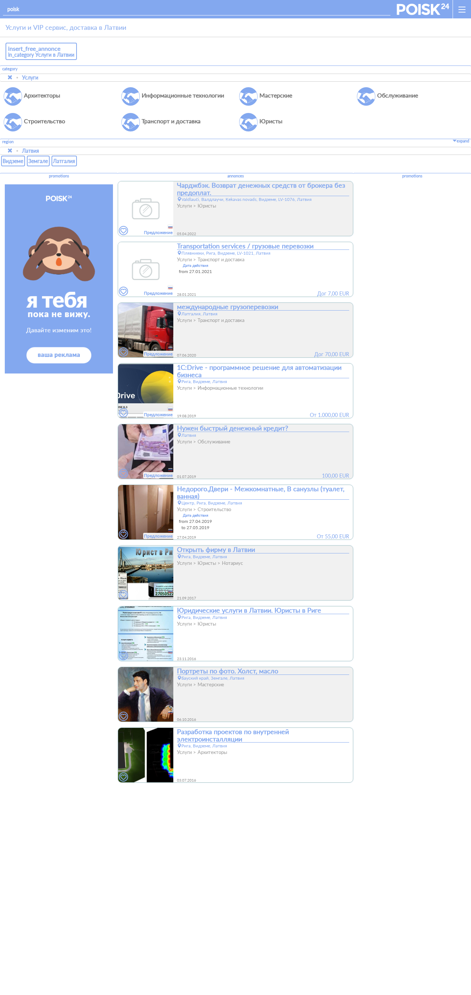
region (8, 142)
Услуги (30, 77)
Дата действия (195, 265)
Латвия (30, 151)
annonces (235, 176)
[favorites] (123, 231)
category (10, 69)
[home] (423, 9)
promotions (59, 176)
